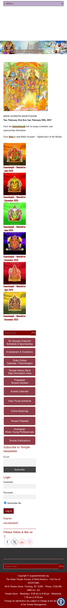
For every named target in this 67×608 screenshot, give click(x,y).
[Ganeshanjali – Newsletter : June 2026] (33, 154)
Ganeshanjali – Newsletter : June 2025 (14, 228)
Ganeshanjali (19, 126)
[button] (60, 601)
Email (6, 456)
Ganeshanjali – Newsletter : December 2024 (14, 258)
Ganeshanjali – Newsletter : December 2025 (14, 198)
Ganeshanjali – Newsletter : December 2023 (14, 317)
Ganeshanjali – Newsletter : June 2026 (14, 168)
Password (8, 492)
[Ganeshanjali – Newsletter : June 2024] (33, 273)
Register (7, 518)
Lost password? (10, 523)
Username (8, 482)
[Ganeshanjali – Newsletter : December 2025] (33, 184)
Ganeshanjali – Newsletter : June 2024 (14, 287)
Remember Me (14, 503)
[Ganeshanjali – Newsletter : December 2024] (33, 243)
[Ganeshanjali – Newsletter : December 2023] (33, 303)
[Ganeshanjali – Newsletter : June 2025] (33, 213)
